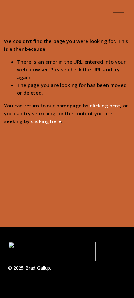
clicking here (105, 105)
